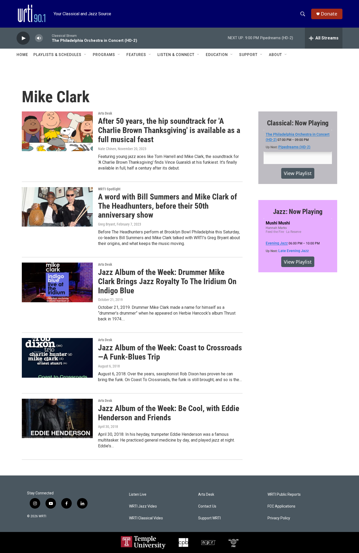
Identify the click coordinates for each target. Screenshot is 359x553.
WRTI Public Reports (284, 494)
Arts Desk (105, 113)
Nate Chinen (107, 149)
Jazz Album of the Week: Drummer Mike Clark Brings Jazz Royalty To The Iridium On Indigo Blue (167, 281)
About (275, 55)
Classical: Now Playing (298, 123)
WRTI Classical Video (146, 518)
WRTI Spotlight (109, 189)
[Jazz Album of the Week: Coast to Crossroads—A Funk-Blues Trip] (57, 357)
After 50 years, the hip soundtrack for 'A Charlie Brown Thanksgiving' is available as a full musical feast (169, 130)
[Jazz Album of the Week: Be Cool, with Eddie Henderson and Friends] (57, 418)
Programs (104, 55)
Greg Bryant (106, 224)
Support (248, 55)
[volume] (38, 38)
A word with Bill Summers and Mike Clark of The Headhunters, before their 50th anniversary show (167, 206)
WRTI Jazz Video (143, 506)
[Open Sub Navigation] (85, 55)
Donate (329, 14)
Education (217, 55)
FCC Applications (281, 506)
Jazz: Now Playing (298, 212)
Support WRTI (209, 518)
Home (22, 55)
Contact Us (207, 506)
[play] (23, 38)
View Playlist (298, 173)
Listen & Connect (175, 55)
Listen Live (137, 494)
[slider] (47, 38)
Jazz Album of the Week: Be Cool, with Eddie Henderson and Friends (168, 413)
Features (136, 55)
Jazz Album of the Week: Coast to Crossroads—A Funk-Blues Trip (170, 352)
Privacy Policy (279, 518)
